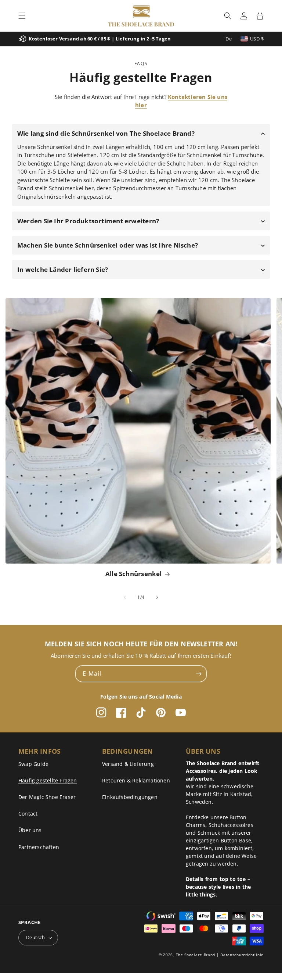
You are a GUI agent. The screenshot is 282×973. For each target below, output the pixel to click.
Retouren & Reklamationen (136, 780)
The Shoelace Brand (196, 954)
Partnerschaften (38, 847)
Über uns (30, 830)
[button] (22, 16)
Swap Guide (33, 763)
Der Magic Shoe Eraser (47, 796)
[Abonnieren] (199, 673)
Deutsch (35, 937)
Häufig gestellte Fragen (47, 780)
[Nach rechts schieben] (157, 597)
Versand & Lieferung (128, 763)
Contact (27, 813)
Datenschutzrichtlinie (242, 954)
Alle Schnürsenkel (133, 574)
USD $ (257, 38)
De (228, 38)
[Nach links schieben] (125, 597)
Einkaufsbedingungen (130, 796)
